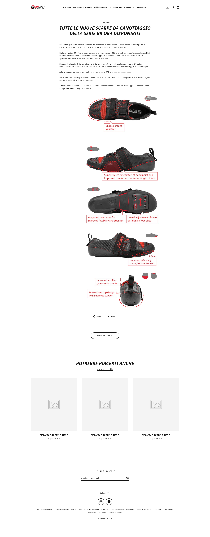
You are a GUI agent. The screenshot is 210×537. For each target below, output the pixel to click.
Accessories (142, 7)
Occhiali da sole (115, 7)
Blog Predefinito (106, 335)
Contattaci (158, 509)
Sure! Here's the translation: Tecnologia (93, 509)
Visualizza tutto (105, 368)
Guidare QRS (129, 7)
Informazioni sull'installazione (122, 509)
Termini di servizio (115, 513)
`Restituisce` (92, 513)
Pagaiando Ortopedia (82, 7)
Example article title (54, 435)
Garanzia (102, 513)
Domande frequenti (44, 509)
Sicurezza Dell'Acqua (144, 509)
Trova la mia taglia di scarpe (65, 509)
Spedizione (168, 509)
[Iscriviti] (127, 478)
